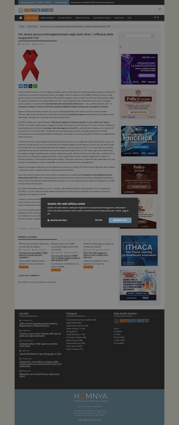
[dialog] (89, 212)
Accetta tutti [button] (120, 220)
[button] (57, 220)
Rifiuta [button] (98, 220)
